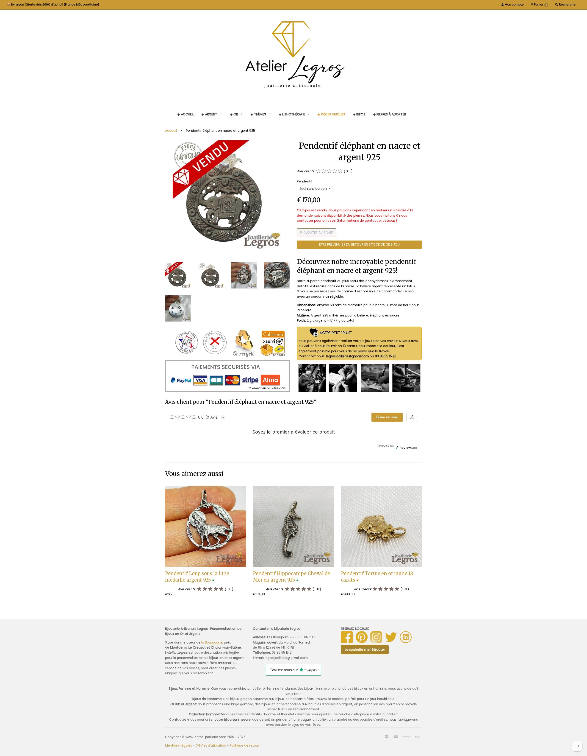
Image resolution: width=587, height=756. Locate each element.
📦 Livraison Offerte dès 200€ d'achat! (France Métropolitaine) (53, 4)
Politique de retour (244, 745)
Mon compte (514, 4)
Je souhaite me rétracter (365, 649)
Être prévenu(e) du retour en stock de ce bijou (359, 244)
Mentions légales (178, 745)
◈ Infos (359, 114)
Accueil (171, 130)
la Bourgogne (211, 642)
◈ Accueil (185, 114)
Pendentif (305, 181)
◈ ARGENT (210, 114)
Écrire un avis (387, 417)
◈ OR (234, 114)
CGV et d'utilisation (211, 745)
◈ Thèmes (259, 114)
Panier (540, 4)
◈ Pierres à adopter (389, 114)
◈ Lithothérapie (292, 114)
